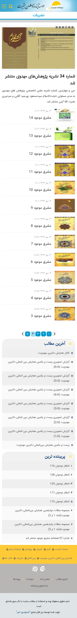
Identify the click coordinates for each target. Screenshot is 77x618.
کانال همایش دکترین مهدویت (53, 353)
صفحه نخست (61, 549)
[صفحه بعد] (22, 334)
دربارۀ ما (30, 579)
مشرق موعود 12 (40, 154)
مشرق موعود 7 (41, 244)
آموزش (39, 549)
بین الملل (31, 558)
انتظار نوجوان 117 (59, 492)
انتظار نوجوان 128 (59, 475)
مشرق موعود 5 (41, 280)
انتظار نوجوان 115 (59, 501)
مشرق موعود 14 (40, 118)
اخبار (48, 549)
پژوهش (28, 549)
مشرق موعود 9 (41, 208)
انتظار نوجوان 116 (59, 466)
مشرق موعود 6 (41, 262)
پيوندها (16, 579)
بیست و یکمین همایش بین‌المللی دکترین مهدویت (42, 445)
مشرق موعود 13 (40, 136)
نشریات (19, 558)
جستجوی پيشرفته (39, 586)
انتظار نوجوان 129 (59, 484)
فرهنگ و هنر (15, 549)
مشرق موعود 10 (40, 190)
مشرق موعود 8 (41, 226)
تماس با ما (45, 579)
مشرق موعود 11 (40, 172)
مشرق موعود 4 (41, 298)
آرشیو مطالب (62, 579)
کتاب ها (8, 558)
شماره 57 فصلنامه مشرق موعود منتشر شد (47, 538)
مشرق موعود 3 (41, 316)
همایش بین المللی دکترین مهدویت (55, 558)
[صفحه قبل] (54, 334)
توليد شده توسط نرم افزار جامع (38, 612)
